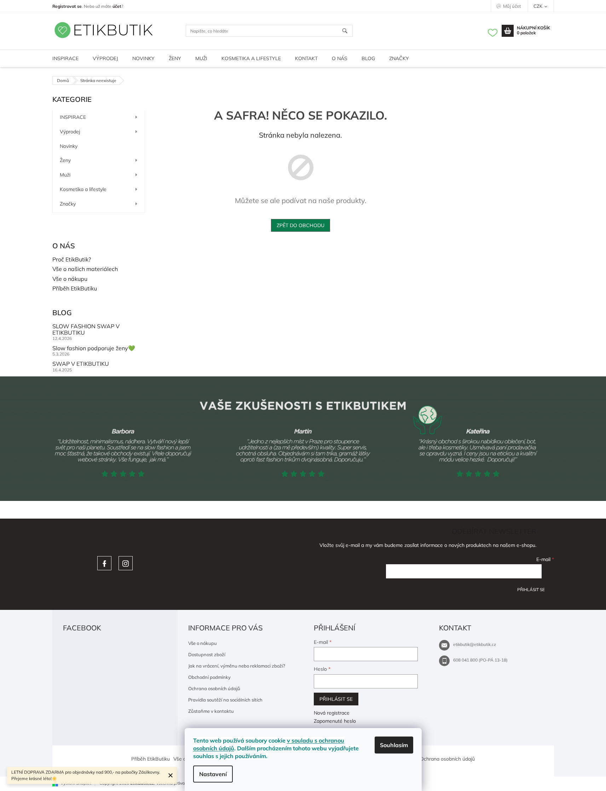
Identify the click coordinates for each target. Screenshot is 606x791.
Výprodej (70, 131)
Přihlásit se (531, 589)
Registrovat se (67, 6)
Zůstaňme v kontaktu (211, 711)
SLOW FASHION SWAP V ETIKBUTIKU (86, 329)
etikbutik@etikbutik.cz (474, 644)
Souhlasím (394, 745)
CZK (538, 6)
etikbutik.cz (126, 563)
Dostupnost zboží (206, 654)
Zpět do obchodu (300, 225)
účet (116, 6)
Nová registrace (332, 713)
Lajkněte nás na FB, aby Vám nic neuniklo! (104, 563)
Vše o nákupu (69, 279)
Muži (65, 175)
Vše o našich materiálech (85, 269)
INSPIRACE (73, 117)
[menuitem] (65, 58)
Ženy (65, 160)
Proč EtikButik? (71, 259)
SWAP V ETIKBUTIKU (80, 364)
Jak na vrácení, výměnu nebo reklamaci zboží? (236, 666)
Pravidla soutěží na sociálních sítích (225, 700)
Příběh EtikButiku (74, 288)
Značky (68, 204)
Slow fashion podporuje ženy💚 (93, 348)
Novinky (68, 146)
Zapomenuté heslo (335, 721)
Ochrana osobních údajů (214, 688)
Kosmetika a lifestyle (83, 189)
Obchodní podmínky (209, 677)
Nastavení (213, 774)
